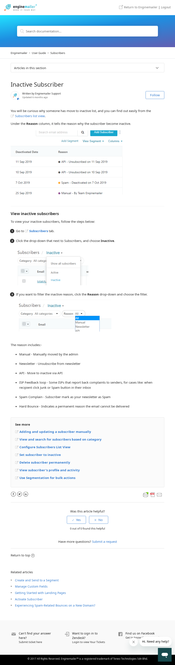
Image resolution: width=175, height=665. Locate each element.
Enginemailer (141, 7)
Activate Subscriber (29, 599)
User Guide (39, 53)
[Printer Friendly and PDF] (152, 495)
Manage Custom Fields (31, 586)
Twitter (19, 494)
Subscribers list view (30, 116)
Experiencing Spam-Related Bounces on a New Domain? (55, 605)
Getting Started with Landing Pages (40, 593)
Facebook (13, 494)
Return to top (20, 555)
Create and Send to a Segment (37, 580)
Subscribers (57, 53)
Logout (166, 7)
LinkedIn (25, 494)
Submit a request (104, 541)
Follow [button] (155, 95)
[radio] (76, 520)
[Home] (20, 7)
